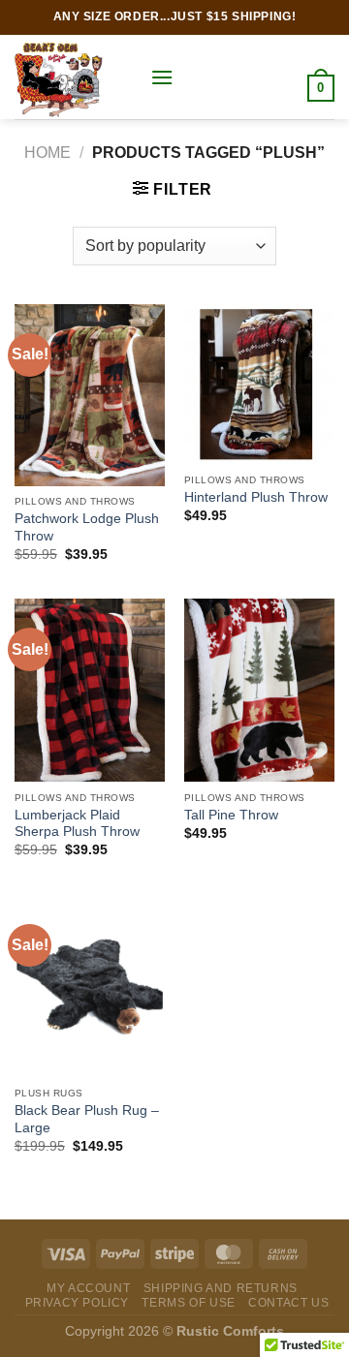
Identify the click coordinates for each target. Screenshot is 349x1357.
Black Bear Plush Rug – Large (87, 1119)
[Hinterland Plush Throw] (259, 384)
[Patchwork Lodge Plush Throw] (90, 395)
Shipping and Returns (220, 1288)
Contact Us (288, 1303)
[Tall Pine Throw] (259, 690)
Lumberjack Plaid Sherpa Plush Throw (77, 824)
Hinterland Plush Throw (256, 497)
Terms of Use (188, 1303)
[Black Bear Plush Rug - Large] (90, 986)
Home (47, 152)
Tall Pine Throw (231, 815)
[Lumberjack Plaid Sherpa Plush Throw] (90, 690)
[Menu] (162, 77)
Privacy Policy (77, 1303)
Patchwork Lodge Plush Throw (87, 527)
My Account (88, 1288)
